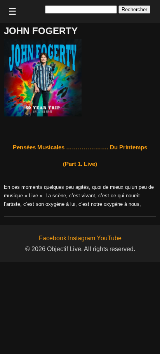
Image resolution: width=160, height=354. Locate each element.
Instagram (81, 238)
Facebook (52, 238)
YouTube (109, 238)
